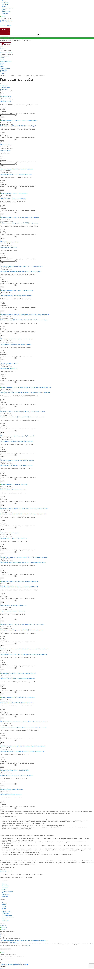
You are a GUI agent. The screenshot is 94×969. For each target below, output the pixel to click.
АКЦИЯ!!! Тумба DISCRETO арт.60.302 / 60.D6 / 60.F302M (16, 775)
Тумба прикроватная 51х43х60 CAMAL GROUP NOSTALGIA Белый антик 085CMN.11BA (25, 392)
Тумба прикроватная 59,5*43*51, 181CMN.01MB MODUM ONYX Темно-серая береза (24, 320)
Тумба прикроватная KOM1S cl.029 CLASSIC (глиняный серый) (18, 126)
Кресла (2, 59)
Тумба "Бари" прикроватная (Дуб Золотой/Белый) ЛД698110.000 (19, 586)
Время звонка (4, 963)
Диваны (2, 57)
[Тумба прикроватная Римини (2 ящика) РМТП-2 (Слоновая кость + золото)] (22, 411)
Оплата (4, 6)
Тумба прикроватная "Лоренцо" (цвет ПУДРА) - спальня (16, 465)
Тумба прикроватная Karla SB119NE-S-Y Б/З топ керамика (17, 702)
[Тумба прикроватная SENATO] (9, 363)
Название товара (5, 87)
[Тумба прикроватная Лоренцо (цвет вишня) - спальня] (16, 338)
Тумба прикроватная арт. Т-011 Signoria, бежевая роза (16, 174)
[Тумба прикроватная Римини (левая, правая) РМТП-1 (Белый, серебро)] (21, 266)
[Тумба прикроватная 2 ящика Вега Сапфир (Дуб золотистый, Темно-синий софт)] (24, 649)
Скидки (2, 73)
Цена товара (3, 89)
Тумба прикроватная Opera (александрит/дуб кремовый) (16, 441)
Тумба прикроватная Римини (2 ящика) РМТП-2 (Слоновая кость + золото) (22, 417)
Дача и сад (3, 72)
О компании (5, 2)
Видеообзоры (6, 11)
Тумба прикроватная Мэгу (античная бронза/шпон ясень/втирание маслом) (22, 751)
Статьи (4, 9)
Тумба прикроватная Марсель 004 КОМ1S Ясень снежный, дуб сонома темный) (23, 514)
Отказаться (8, 949)
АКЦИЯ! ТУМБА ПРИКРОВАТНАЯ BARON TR (12, 611)
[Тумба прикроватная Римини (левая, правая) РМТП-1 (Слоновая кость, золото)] (23, 721)
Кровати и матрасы (5, 61)
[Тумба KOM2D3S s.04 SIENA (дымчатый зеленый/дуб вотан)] (18, 673)
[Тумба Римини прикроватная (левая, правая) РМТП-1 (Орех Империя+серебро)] (24, 557)
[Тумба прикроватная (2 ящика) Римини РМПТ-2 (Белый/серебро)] (19, 217)
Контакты (5, 13)
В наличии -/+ (4, 85)
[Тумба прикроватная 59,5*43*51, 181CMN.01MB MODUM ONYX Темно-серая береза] (24, 314)
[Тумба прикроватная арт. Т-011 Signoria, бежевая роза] (16, 169)
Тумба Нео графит (5, 150)
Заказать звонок (4, 36)
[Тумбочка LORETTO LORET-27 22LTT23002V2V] (9, 533)
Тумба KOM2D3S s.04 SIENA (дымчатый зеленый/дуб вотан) (17, 678)
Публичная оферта (42, 940)
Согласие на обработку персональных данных (13, 964)
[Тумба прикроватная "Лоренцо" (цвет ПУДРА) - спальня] (17, 460)
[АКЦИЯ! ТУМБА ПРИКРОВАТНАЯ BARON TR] (13, 605)
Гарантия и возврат (8, 8)
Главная (4, 1)
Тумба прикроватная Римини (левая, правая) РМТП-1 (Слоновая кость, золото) (23, 727)
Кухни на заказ (4, 56)
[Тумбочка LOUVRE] (6, 96)
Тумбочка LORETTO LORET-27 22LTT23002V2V (13, 538)
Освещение (3, 70)
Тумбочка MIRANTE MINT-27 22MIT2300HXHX (13, 198)
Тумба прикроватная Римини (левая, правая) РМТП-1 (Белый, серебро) (20, 271)
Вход (2, 47)
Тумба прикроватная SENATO (8, 368)
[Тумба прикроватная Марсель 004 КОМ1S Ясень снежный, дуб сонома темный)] (24, 508)
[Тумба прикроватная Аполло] (9, 241)
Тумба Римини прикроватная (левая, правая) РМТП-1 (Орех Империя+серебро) (23, 562)
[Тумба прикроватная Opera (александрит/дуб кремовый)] (17, 436)
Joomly (2, 968)
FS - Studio (13, 942)
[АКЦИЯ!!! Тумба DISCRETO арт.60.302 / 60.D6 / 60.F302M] (14, 770)
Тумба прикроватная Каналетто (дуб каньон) (13, 489)
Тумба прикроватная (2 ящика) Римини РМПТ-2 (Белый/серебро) (19, 223)
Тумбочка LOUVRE (5, 101)
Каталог (3, 29)
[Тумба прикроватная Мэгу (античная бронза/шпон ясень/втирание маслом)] (22, 746)
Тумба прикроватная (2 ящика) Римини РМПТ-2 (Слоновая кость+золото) (21, 630)
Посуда (4, 918)
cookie (15, 944)
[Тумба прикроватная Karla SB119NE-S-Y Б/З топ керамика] (17, 697)
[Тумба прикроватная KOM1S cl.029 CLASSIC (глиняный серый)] (18, 120)
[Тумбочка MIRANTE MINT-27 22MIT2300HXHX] (13, 193)
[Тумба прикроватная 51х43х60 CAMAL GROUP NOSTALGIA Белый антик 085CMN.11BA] (25, 387)
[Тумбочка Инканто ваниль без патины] (11, 789)
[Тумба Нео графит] (6, 144)
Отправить (3, 966)
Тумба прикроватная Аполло (8, 247)
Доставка (5, 4)
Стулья (2, 64)
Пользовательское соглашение (28, 940)
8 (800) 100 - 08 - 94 (6, 871)
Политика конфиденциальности (9, 940)
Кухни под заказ (7, 915)
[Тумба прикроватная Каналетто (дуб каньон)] (13, 484)
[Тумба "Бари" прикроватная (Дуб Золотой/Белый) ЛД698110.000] (19, 581)
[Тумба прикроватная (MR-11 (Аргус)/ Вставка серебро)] (16, 290)
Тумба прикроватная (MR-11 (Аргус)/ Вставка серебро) (16, 295)
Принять (2, 949)
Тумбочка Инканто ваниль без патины (11, 794)
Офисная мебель (5, 68)
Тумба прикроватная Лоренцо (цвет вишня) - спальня (15, 344)
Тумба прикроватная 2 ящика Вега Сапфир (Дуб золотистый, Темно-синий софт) (23, 654)
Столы (2, 63)
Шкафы (2, 66)
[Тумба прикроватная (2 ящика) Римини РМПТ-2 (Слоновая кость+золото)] (22, 624)
